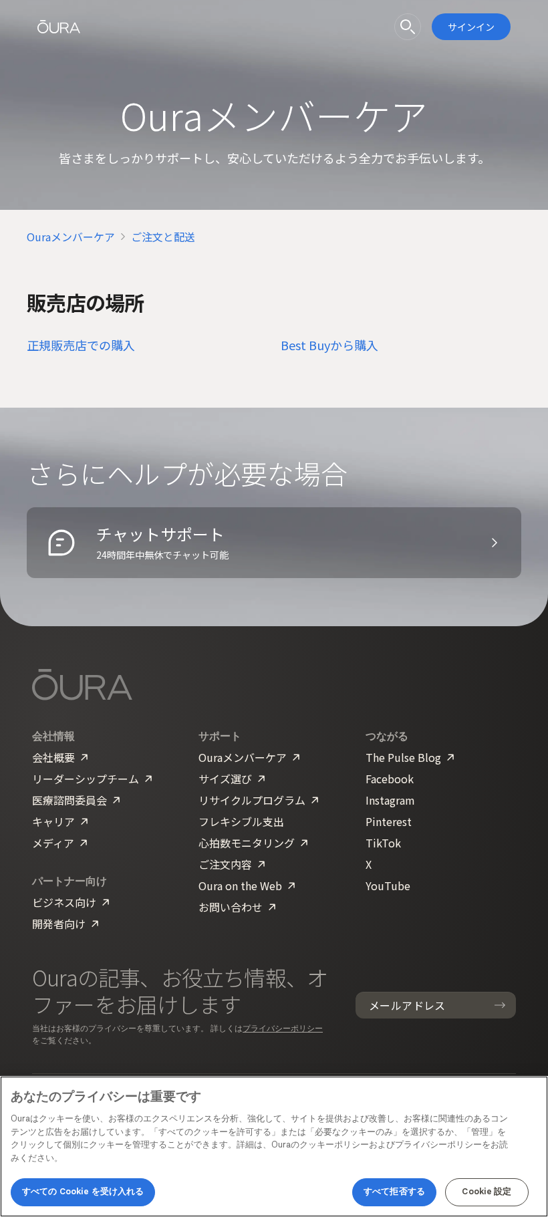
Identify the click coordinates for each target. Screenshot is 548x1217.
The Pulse (403, 757)
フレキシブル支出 (241, 821)
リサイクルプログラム (251, 800)
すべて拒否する (394, 1192)
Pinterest (389, 821)
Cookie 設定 (486, 1192)
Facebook (390, 779)
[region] (274, 1146)
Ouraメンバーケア (71, 237)
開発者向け (59, 924)
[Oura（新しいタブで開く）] (58, 27)
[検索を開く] (407, 26)
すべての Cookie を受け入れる (83, 1192)
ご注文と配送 (163, 237)
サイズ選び (225, 779)
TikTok (383, 843)
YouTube (388, 885)
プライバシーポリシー (283, 1028)
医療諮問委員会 (69, 800)
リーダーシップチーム (85, 779)
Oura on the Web (240, 885)
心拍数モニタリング (246, 843)
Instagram (390, 800)
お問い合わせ (230, 907)
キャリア (53, 821)
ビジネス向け (64, 902)
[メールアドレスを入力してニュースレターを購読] (500, 1005)
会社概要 (53, 757)
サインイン (471, 26)
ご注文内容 (225, 864)
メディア (53, 843)
